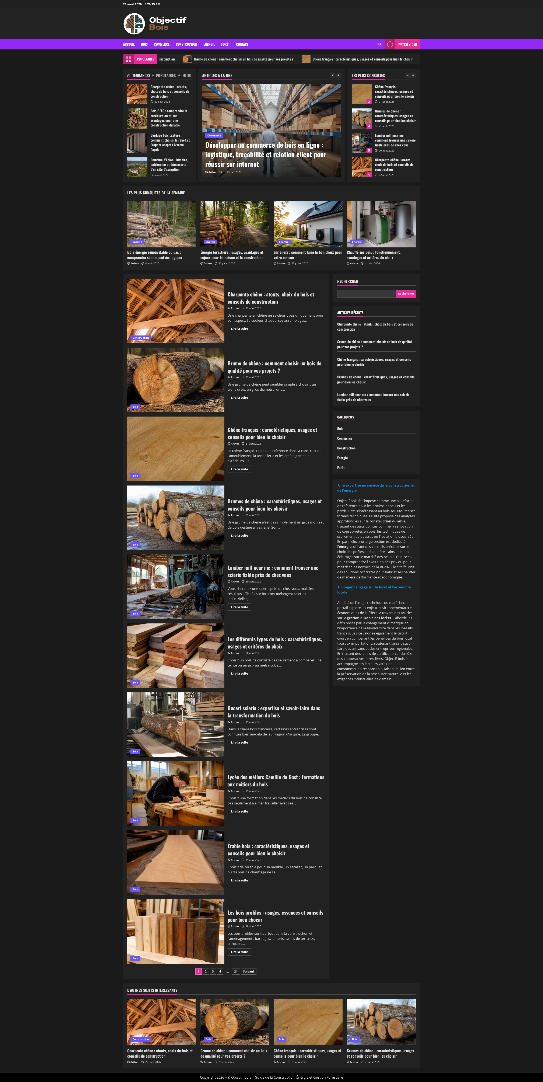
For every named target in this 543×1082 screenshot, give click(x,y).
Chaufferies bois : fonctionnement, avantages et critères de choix (373, 254)
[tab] (138, 76)
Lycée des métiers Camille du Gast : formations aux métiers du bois (175, 793)
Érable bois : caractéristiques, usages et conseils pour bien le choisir (175, 862)
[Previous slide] (332, 75)
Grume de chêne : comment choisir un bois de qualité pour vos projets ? (177, 59)
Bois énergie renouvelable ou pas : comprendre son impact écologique (154, 254)
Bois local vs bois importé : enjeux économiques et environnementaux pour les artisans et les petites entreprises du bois (271, 154)
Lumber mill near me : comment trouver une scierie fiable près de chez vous (362, 118)
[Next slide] (338, 75)
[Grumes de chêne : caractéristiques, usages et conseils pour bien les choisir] (381, 1022)
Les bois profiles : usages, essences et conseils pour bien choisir (175, 931)
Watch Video (407, 44)
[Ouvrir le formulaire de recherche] (380, 44)
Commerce (161, 44)
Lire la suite (241, 329)
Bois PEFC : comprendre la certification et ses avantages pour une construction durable (137, 118)
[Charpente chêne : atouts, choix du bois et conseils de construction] (161, 1022)
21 (236, 971)
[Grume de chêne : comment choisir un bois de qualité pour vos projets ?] (234, 1022)
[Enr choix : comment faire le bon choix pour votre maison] (308, 224)
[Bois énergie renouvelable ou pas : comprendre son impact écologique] (161, 224)
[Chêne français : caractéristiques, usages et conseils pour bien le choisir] (308, 1022)
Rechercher (347, 281)
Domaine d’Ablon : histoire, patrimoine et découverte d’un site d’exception (137, 167)
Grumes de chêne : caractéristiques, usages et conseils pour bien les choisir (417, 59)
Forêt (225, 44)
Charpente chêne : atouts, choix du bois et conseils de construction (137, 94)
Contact (242, 44)
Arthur (213, 172)
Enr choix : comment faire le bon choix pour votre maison (308, 254)
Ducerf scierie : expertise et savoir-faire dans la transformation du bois (175, 724)
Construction (186, 44)
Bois (144, 44)
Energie (209, 44)
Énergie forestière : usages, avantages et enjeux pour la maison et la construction (231, 254)
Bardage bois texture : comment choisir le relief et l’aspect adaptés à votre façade (137, 143)
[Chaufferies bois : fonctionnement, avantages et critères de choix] (381, 224)
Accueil (129, 44)
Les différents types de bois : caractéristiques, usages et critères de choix (175, 655)
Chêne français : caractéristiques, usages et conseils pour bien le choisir (296, 59)
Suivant (248, 971)
